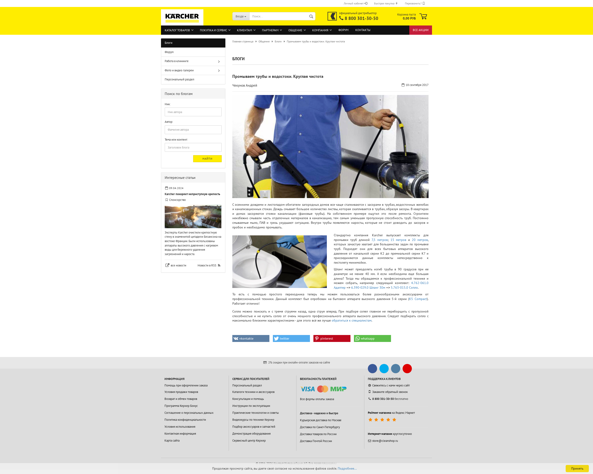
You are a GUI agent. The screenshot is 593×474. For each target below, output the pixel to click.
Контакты (362, 30)
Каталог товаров (177, 30)
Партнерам (270, 30)
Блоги (168, 43)
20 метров (420, 240)
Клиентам (244, 30)
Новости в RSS (207, 265)
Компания (320, 30)
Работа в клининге (177, 61)
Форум (343, 30)
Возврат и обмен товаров (180, 399)
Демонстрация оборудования (251, 434)
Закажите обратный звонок (390, 392)
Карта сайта (172, 440)
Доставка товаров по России (318, 434)
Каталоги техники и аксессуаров (253, 392)
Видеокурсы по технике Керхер (253, 420)
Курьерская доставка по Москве (320, 420)
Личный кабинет (354, 3)
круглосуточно (390, 434)
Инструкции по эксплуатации (251, 406)
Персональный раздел (179, 79)
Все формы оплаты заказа (317, 399)
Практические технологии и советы (255, 413)
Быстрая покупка (384, 3)
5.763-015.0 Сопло (404, 287)
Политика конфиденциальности (185, 420)
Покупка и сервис (213, 30)
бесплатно (390, 399)
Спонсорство (177, 200)
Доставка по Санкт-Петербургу (320, 427)
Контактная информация (180, 434)
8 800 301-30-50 (361, 18)
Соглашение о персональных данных (189, 413)
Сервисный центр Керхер (249, 440)
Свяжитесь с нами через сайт (391, 385)
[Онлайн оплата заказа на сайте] (323, 389)
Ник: (167, 104)
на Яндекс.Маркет (391, 413)
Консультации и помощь (248, 399)
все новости (178, 265)
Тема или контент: (176, 140)
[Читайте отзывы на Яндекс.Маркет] (383, 420)
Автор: (169, 122)
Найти (207, 158)
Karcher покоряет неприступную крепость (192, 194)
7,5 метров (380, 240)
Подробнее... (347, 468)
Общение (295, 30)
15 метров (399, 240)
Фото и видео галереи (179, 70)
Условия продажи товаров (181, 392)
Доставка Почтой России (316, 441)
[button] (250, 338)
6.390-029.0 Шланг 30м (368, 287)
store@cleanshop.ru (385, 441)
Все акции (421, 30)
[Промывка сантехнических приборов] (279, 261)
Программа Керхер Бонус (181, 406)
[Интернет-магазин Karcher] (182, 23)
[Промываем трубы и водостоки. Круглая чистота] (330, 146)
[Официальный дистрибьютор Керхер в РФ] (332, 16)
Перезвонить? (413, 3)
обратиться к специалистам (352, 320)
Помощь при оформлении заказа (186, 385)
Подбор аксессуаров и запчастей (253, 427)
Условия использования (179, 427)
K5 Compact (418, 299)
